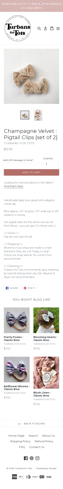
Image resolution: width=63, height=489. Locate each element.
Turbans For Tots (23, 468)
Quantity (48, 158)
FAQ (22, 447)
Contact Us (36, 447)
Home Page (16, 435)
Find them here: (13, 186)
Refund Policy (44, 441)
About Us (48, 435)
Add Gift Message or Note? (18, 160)
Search (33, 435)
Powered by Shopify (46, 468)
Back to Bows (34, 423)
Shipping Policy (20, 441)
